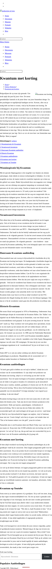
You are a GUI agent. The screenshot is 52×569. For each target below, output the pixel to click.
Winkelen (8, 60)
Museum (8, 53)
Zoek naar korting (6, 552)
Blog (6, 63)
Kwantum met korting (12, 89)
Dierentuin (9, 50)
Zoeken (46, 557)
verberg (14, 141)
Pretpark (8, 57)
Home (7, 47)
